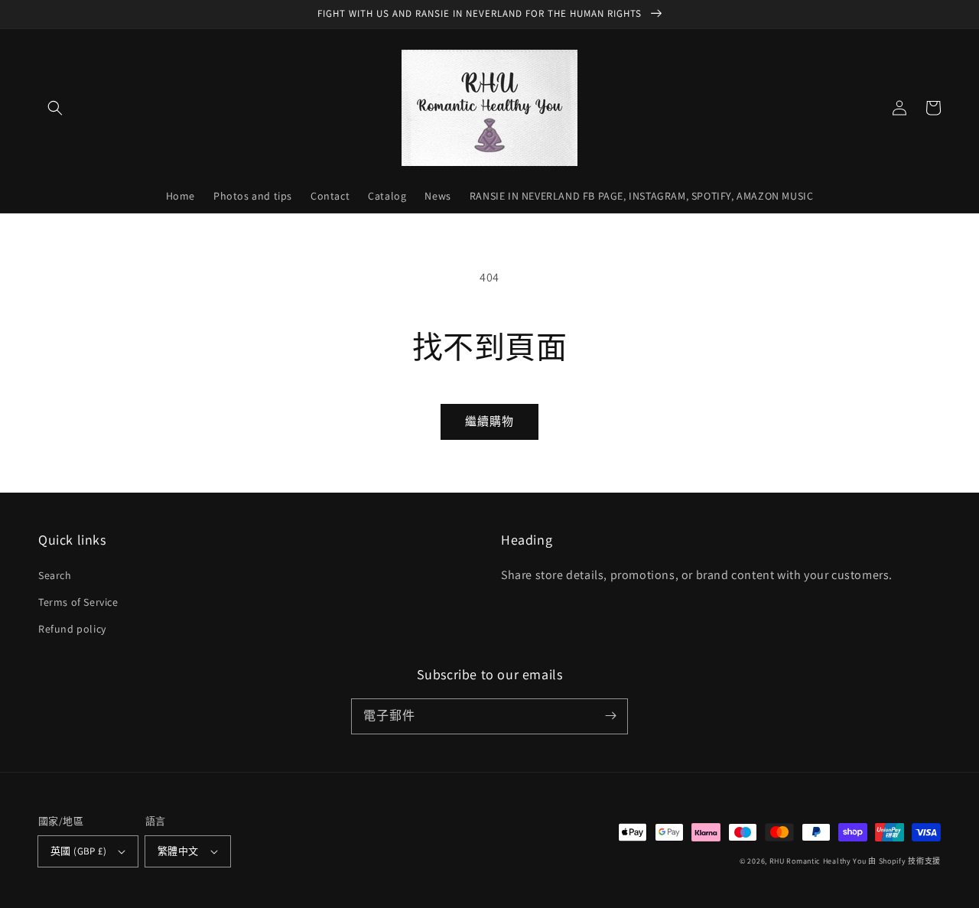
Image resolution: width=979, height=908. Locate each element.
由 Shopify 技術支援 (904, 861)
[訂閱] (610, 716)
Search (55, 575)
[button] (55, 108)
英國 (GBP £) (78, 851)
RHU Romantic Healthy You (818, 861)
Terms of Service (78, 602)
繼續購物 (489, 421)
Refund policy (72, 629)
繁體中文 (178, 851)
